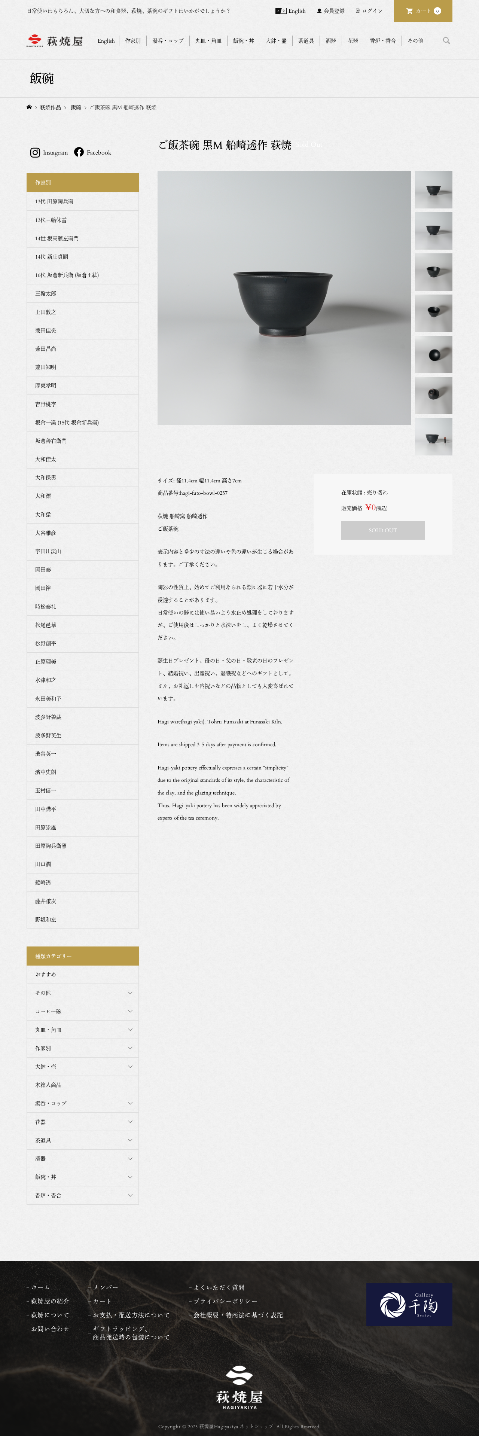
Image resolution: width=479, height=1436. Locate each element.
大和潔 (43, 496)
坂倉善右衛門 (51, 441)
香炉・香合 (48, 1195)
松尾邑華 (45, 625)
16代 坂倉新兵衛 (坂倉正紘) (67, 275)
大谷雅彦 (45, 533)
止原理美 (45, 661)
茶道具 (43, 1140)
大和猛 (43, 514)
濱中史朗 (45, 772)
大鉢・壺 (45, 1066)
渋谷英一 (45, 753)
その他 (43, 993)
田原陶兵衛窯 (51, 846)
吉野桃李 (45, 404)
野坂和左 (45, 919)
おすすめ (45, 974)
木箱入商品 (48, 1085)
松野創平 (45, 643)
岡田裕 (43, 588)
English (297, 11)
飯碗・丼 (45, 1177)
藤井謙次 (45, 901)
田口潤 (43, 864)
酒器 (40, 1158)
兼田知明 (45, 367)
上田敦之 (45, 312)
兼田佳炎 (45, 330)
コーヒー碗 (48, 1011)
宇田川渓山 (48, 551)
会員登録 (334, 11)
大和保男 (45, 477)
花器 (40, 1122)
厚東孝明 (45, 385)
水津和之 (45, 680)
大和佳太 (45, 459)
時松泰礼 (45, 606)
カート (427, 11)
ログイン (372, 11)
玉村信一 (45, 790)
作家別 (43, 1048)
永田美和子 (48, 698)
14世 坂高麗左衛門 (57, 238)
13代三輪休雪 (51, 220)
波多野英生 (48, 735)
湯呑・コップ (51, 1103)
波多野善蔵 (48, 717)
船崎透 (43, 882)
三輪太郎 (45, 293)
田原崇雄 (45, 827)
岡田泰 (43, 569)
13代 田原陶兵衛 (54, 201)
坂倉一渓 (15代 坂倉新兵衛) (67, 422)
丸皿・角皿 (48, 1030)
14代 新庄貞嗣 (51, 256)
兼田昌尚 (45, 349)
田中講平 (45, 809)
